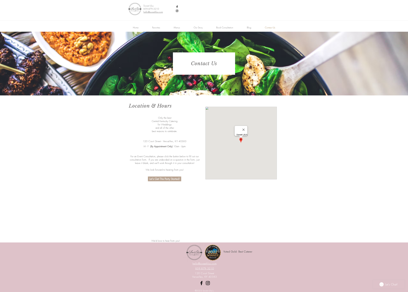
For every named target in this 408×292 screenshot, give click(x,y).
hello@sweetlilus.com (153, 11)
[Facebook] (177, 6)
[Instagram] (177, 10)
